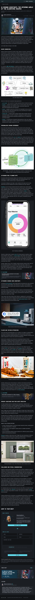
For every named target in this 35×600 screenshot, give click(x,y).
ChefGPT (4, 104)
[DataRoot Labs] (2, 1)
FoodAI (3, 109)
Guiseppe (20, 348)
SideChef (19, 137)
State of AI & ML (5, 4)
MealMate (3, 186)
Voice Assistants (9, 283)
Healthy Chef (4, 113)
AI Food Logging (17, 255)
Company (20, 534)
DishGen (3, 119)
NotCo (6, 348)
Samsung (3, 435)
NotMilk (13, 349)
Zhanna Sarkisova (7, 14)
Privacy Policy (25, 597)
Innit (14, 137)
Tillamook (13, 489)
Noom (16, 254)
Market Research (28, 1)
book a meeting (18, 525)
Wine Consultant (21, 389)
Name (5, 534)
